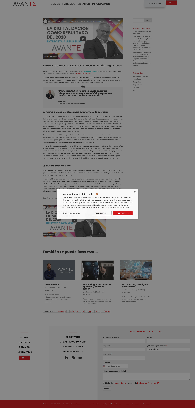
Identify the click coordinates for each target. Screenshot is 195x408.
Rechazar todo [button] (101, 213)
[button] (71, 213)
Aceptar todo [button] (123, 213)
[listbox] (135, 192)
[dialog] (97, 204)
